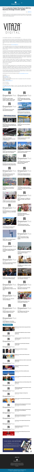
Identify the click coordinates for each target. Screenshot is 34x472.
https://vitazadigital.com (14, 44)
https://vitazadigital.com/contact (23, 73)
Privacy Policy (15, 470)
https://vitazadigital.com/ (9, 80)
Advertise (19, 470)
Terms (11, 470)
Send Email (6, 76)
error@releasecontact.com (7, 86)
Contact (22, 470)
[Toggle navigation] (22, 3)
